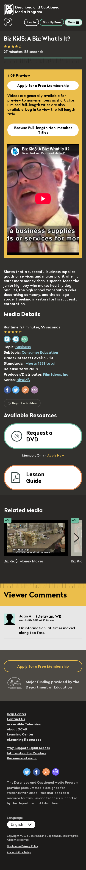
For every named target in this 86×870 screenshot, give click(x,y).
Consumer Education (40, 352)
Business (23, 346)
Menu (71, 22)
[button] (7, 390)
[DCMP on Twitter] (27, 772)
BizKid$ (23, 379)
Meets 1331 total (40, 363)
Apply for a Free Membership (43, 85)
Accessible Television (24, 724)
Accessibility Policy (19, 852)
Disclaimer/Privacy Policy (22, 846)
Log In (30, 109)
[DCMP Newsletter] (55, 772)
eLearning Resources (24, 740)
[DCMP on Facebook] (36, 772)
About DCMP (17, 729)
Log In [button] (31, 22)
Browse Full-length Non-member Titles (43, 130)
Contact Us (16, 719)
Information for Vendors (26, 753)
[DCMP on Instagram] (46, 772)
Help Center (16, 714)
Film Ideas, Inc (55, 374)
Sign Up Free (52, 22)
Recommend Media (22, 758)
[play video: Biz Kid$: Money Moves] (36, 554)
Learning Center (20, 734)
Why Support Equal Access (28, 748)
